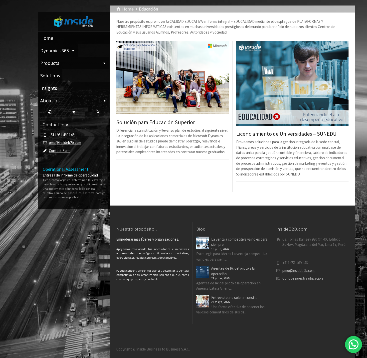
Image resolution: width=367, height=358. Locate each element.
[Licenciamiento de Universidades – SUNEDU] (292, 83)
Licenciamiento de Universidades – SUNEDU (286, 133)
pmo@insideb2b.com (65, 142)
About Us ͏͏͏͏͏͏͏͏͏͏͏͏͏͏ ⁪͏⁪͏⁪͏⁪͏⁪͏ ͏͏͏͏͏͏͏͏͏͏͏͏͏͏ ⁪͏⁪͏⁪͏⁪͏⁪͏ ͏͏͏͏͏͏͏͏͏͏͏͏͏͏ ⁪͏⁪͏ (70, 100)
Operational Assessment (65, 169)
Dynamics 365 (54, 50)
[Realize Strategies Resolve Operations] (74, 21)
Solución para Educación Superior (155, 122)
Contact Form (59, 150)
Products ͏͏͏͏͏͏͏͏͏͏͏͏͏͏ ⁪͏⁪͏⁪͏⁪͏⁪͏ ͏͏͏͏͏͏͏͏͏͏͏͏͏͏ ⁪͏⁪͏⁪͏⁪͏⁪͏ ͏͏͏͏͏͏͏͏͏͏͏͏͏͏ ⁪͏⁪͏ (70, 63)
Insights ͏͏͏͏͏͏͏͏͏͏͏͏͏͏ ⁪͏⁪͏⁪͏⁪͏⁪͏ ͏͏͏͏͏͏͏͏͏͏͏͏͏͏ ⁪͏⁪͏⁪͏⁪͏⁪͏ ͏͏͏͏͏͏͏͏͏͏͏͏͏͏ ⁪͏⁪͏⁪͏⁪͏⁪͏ (67, 89)
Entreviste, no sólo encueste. (234, 297)
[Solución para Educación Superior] (172, 77)
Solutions (50, 75)
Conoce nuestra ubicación (302, 278)
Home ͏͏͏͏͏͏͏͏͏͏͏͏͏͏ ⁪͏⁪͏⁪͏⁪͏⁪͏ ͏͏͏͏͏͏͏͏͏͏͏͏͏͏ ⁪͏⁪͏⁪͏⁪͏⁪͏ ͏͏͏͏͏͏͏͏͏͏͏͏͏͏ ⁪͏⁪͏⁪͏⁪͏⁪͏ (73, 38)
